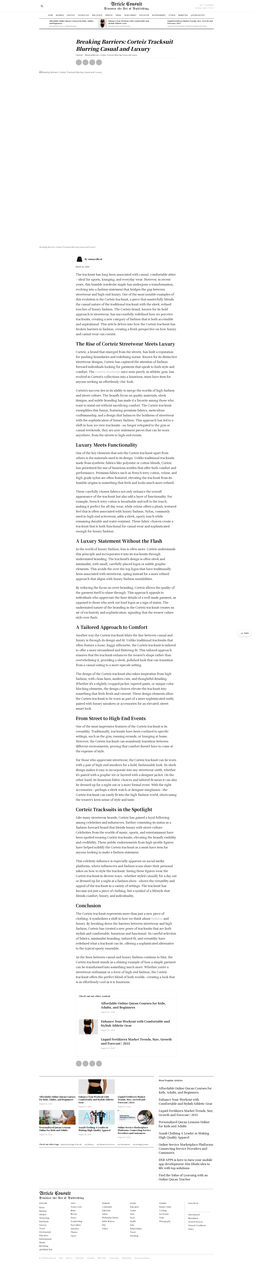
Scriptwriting (76, 1221)
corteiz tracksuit (107, 372)
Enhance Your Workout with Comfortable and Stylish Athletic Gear (128, 22)
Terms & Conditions (197, 1225)
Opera (73, 1235)
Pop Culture (76, 1225)
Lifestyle (79, 55)
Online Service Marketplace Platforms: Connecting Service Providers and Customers (134, 1130)
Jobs (132, 1225)
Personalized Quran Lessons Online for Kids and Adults (55, 1129)
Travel (133, 1232)
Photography (165, 1221)
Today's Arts (76, 1207)
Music (73, 1210)
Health (133, 1221)
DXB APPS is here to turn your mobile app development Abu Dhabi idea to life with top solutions (185, 1164)
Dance (73, 1217)
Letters (105, 1214)
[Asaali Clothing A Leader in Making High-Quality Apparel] (96, 1117)
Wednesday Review (110, 1217)
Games (133, 1210)
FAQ (104, 1225)
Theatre (74, 1232)
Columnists (107, 1207)
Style (132, 1214)
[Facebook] (79, 62)
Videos (105, 1228)
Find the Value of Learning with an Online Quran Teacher (183, 1177)
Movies (74, 1214)
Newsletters (193, 1218)
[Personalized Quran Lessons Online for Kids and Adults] (57, 1117)
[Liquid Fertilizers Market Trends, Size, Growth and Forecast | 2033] (162, 23)
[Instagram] (194, 1208)
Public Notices (108, 1221)
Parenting (134, 1235)
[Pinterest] (92, 62)
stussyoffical (95, 259)
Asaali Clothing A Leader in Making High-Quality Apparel (94, 1129)
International (194, 1214)
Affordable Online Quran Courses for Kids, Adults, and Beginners (71, 22)
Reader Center (165, 1207)
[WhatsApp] (99, 62)
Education (134, 1207)
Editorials (106, 1210)
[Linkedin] (198, 1208)
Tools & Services (195, 1221)
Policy (191, 1229)
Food (132, 1217)
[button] (42, 6)
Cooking (163, 1210)
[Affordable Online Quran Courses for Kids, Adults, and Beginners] (43, 23)
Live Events (164, 1214)
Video (161, 1217)
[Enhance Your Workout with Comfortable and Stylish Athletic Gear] (102, 23)
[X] (85, 62)
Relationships (136, 1228)
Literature (75, 1228)
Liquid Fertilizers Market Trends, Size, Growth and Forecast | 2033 (190, 22)
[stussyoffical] (80, 259)
